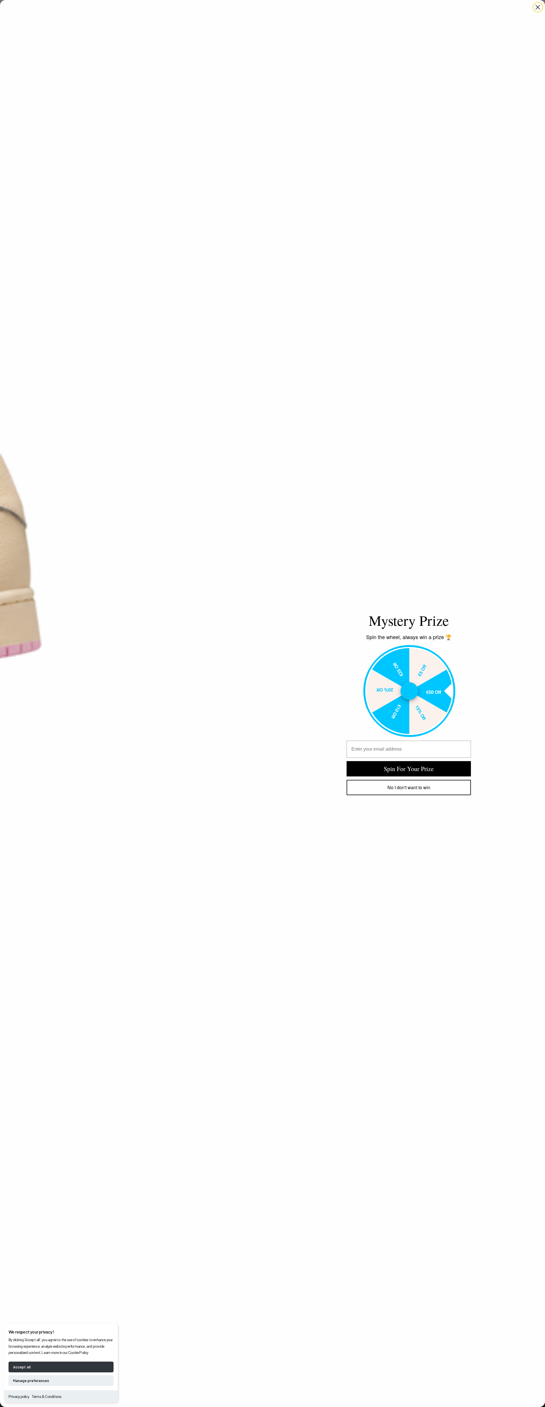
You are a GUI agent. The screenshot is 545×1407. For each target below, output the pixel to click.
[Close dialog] (538, 7)
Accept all (22, 1366)
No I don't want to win (408, 787)
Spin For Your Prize (409, 769)
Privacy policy (19, 1396)
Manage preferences (31, 1380)
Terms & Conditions (47, 1396)
